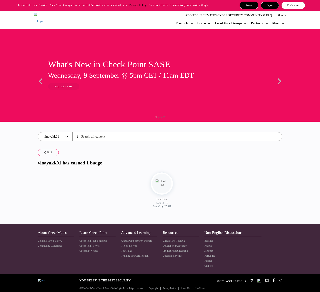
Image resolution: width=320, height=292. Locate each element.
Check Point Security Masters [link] (136, 240)
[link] (249, 280)
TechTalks (126, 250)
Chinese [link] (208, 265)
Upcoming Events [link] (172, 255)
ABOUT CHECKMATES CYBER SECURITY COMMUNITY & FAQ (228, 15)
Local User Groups (228, 23)
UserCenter (200, 288)
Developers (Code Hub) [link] (175, 245)
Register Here (63, 86)
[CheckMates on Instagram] (279, 280)
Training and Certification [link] (135, 255)
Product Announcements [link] (175, 250)
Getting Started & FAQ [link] (50, 240)
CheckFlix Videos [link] (88, 250)
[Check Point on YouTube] (265, 280)
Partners (257, 23)
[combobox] (177, 136)
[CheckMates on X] (257, 280)
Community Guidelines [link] (50, 245)
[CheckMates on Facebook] (272, 280)
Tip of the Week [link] (129, 245)
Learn (201, 23)
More (276, 23)
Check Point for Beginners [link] (93, 240)
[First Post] (162, 183)
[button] (249, 5)
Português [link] (209, 255)
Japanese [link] (208, 250)
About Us (185, 288)
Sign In (281, 15)
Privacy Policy (137, 5)
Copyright (153, 288)
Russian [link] (208, 260)
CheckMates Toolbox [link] (174, 240)
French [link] (208, 245)
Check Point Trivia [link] (89, 245)
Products (182, 23)
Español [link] (208, 240)
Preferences (293, 5)
